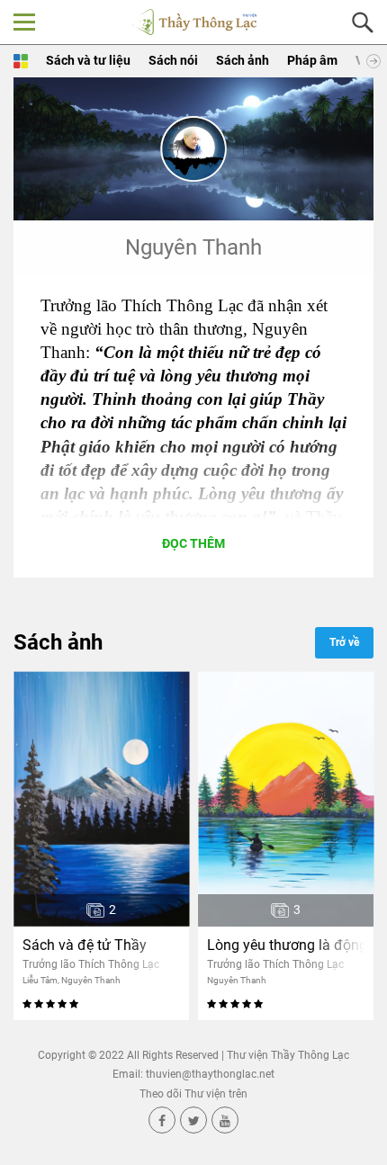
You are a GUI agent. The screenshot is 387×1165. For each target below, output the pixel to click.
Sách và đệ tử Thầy (84, 945)
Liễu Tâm (40, 980)
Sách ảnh (242, 60)
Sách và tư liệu (88, 60)
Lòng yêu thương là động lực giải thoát (285, 945)
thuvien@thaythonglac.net (210, 1074)
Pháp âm (312, 60)
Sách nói (173, 60)
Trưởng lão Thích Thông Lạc (90, 964)
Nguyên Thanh (91, 980)
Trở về (344, 642)
